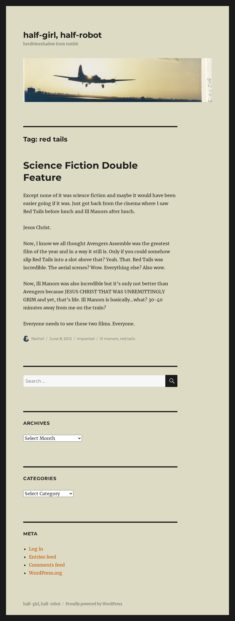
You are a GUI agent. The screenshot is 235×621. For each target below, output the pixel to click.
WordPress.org (45, 573)
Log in (36, 549)
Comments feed (47, 565)
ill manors (109, 338)
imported (86, 338)
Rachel (37, 338)
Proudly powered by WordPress (94, 604)
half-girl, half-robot (62, 35)
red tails (127, 338)
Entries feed (42, 557)
